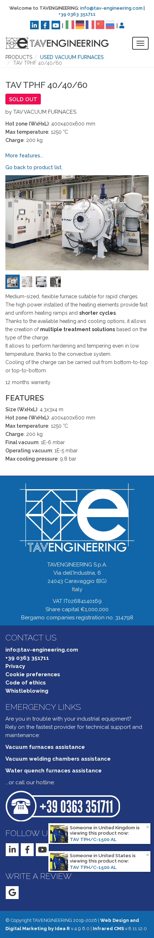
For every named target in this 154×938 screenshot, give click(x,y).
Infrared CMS (108, 928)
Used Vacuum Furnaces (72, 57)
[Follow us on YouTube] (56, 25)
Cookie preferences (32, 674)
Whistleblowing (26, 691)
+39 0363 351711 (77, 14)
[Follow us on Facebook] (45, 25)
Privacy (15, 666)
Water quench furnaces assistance (53, 770)
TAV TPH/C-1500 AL (93, 839)
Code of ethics (25, 682)
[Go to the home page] (51, 43)
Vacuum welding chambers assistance (58, 759)
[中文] (100, 24)
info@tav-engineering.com (111, 8)
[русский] (110, 24)
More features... (24, 155)
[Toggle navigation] (140, 43)
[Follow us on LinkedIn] (34, 25)
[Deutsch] (80, 24)
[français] (90, 24)
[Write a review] (12, 892)
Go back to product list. (34, 167)
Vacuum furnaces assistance (45, 747)
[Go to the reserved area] (121, 25)
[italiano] (70, 24)
